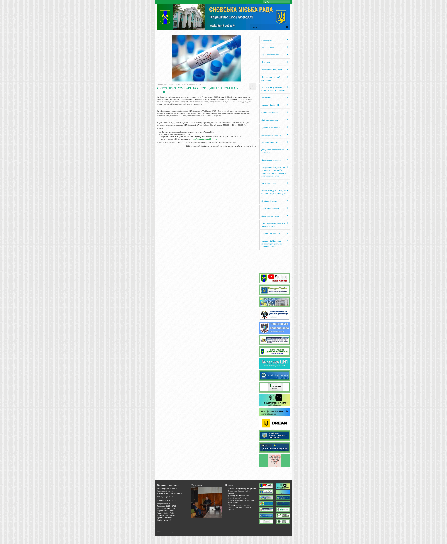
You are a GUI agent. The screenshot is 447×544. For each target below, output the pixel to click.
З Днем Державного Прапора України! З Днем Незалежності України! (239, 507)
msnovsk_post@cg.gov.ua (166, 500)
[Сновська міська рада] (223, 17)
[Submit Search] (264, 1)
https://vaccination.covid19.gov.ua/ (204, 139)
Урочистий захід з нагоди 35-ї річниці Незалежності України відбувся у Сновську (242, 491)
